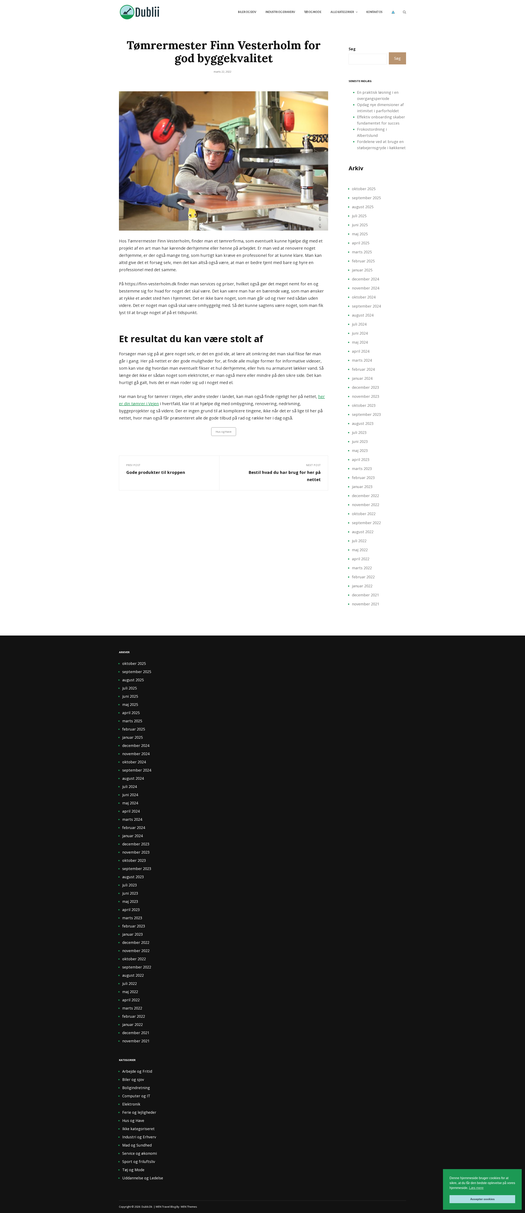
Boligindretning (136, 1087)
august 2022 (362, 531)
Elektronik (131, 1104)
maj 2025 (360, 233)
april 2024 (360, 351)
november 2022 (365, 504)
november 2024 (365, 288)
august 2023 (362, 423)
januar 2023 (362, 486)
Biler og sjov (247, 12)
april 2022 (360, 558)
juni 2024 (360, 333)
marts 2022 (362, 567)
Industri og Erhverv (280, 12)
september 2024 (366, 306)
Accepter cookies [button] (482, 1199)
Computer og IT (136, 1095)
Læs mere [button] (476, 1188)
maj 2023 (360, 450)
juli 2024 (359, 324)
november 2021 (365, 603)
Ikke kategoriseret (138, 1128)
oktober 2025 (363, 188)
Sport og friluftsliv (138, 1161)
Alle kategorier (342, 12)
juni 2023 (360, 441)
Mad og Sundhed (137, 1145)
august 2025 (362, 206)
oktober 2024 (363, 297)
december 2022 (365, 495)
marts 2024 (362, 360)
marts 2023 (362, 468)
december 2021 (365, 594)
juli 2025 (359, 215)
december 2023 (365, 387)
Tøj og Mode (312, 12)
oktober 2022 (363, 513)
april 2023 (360, 459)
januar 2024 (362, 378)
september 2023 (366, 414)
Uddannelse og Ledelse (142, 1177)
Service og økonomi (139, 1153)
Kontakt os (374, 12)
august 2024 (362, 315)
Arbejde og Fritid (137, 1071)
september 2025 (366, 197)
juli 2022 (359, 540)
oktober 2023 (363, 405)
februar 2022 (363, 576)
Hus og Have (224, 431)
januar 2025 (362, 270)
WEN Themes (189, 1206)
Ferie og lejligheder (139, 1112)
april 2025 (360, 242)
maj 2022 (360, 549)
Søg (352, 48)
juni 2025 (360, 224)
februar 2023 (363, 477)
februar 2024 (363, 369)
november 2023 (365, 396)
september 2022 (366, 522)
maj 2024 (360, 342)
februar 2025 (363, 260)
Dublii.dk (147, 1206)
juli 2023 (359, 432)
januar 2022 (362, 585)
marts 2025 (362, 251)
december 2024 (365, 279)
